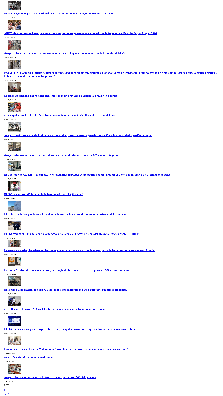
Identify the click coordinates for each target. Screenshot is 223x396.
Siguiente (6, 394)
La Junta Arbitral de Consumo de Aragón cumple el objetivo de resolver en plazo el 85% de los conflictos (66, 270)
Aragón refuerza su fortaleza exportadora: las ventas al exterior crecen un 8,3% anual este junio (61, 155)
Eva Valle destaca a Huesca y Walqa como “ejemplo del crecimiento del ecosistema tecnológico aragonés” (66, 348)
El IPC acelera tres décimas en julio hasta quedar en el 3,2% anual (43, 194)
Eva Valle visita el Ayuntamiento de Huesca (29, 357)
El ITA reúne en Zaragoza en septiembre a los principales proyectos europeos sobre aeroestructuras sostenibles (69, 329)
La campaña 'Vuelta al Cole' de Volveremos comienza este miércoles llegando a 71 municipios (59, 115)
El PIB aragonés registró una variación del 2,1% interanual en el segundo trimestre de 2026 (58, 13)
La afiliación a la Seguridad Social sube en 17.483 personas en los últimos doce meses (54, 309)
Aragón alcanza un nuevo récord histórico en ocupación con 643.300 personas (50, 377)
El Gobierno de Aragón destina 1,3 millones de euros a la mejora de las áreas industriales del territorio (65, 214)
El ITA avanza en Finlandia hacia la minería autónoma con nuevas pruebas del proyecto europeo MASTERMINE (71, 233)
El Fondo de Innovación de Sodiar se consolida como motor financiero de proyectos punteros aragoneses (65, 289)
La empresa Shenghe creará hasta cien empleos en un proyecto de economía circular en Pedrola (60, 95)
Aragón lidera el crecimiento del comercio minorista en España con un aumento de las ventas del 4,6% (65, 53)
